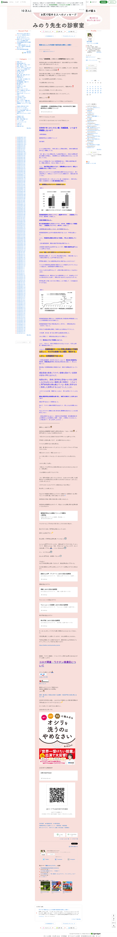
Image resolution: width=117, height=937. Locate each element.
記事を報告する (74, 846)
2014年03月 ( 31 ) (21, 328)
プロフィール (89, 43)
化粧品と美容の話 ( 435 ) (23, 106)
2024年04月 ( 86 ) (21, 177)
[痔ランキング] (44, 682)
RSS (89, 162)
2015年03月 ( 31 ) (21, 311)
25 (92, 92)
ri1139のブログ (90, 113)
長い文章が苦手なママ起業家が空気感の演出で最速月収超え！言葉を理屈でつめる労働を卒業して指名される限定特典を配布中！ (94, 144)
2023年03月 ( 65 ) (21, 195)
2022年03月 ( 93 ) (21, 213)
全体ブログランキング (90, 57)
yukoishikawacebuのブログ (93, 130)
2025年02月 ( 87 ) (21, 163)
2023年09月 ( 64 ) (21, 187)
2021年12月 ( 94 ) (21, 217)
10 (90, 88)
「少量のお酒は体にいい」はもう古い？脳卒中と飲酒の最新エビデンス (23, 46)
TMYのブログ (90, 121)
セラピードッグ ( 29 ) (22, 107)
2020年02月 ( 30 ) (21, 248)
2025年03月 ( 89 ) (21, 161)
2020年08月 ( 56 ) (21, 240)
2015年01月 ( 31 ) (21, 314)
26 (95, 92)
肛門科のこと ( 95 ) (21, 86)
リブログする (73, 835)
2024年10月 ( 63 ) (21, 168)
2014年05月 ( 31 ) (21, 326)
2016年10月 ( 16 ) (21, 284)
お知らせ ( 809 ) (20, 96)
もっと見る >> (44, 876)
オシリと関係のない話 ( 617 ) (23, 90)
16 (87, 90)
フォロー (52, 854)
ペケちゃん (41, 916)
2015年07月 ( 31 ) (21, 306)
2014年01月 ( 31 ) (21, 331)
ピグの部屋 (95, 43)
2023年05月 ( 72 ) (21, 193)
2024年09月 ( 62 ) (21, 170)
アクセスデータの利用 (74, 936)
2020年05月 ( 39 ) (21, 244)
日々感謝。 (89, 119)
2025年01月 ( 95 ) (21, 164)
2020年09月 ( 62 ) (21, 238)
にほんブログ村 (43, 677)
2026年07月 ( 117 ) (21, 138)
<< (92, 80)
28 (100, 92)
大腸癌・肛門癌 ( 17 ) (22, 70)
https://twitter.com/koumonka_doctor (49, 645)
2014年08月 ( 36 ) (21, 321)
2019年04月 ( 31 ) (21, 263)
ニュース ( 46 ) (20, 120)
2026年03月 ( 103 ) (21, 144)
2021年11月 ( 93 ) (21, 218)
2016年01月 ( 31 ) (21, 297)
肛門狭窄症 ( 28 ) (21, 80)
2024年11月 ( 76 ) (21, 167)
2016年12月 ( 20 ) (21, 281)
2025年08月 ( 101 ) (21, 154)
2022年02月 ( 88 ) (21, 214)
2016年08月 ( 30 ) (21, 287)
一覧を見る (98, 149)
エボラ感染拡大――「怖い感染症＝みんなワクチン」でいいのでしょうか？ (58, 873)
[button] (114, 926)
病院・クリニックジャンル (91, 60)
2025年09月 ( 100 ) (21, 153)
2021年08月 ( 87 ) (21, 223)
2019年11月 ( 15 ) (21, 253)
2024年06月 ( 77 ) (21, 174)
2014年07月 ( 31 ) (21, 323)
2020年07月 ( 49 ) (21, 241)
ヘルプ (98, 936)
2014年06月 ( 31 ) (21, 324)
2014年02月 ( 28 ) (21, 330)
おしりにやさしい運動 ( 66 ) (23, 100)
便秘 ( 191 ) (19, 61)
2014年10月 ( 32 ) (21, 318)
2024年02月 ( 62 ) (21, 180)
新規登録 (103, 2)
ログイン (112, 2)
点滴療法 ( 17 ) (20, 112)
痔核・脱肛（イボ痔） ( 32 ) (23, 64)
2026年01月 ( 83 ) (21, 147)
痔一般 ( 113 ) (20, 73)
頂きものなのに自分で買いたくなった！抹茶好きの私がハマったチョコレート (23, 35)
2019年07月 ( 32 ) (21, 258)
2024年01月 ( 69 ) (21, 181)
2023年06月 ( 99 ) (21, 191)
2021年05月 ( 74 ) (21, 227)
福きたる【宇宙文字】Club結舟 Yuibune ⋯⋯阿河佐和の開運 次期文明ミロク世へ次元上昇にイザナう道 (94, 136)
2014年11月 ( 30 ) (21, 317)
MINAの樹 (89, 110)
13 (98, 88)
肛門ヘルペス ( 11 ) (21, 92)
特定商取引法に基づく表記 (88, 936)
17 (90, 90)
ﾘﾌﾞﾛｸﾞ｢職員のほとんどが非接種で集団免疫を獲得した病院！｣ (54, 909)
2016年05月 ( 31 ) (21, 291)
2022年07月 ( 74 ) (21, 207)
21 (100, 90)
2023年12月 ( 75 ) (21, 183)
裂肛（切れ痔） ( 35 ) (22, 66)
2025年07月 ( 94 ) (21, 155)
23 (87, 92)
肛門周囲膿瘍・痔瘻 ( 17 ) (23, 82)
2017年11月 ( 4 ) (21, 271)
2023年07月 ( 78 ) (21, 190)
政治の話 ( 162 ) (20, 117)
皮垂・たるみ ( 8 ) (21, 99)
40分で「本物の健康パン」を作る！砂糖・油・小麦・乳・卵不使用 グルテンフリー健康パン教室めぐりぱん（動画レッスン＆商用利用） (94, 116)
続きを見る (99, 52)
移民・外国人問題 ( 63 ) (22, 119)
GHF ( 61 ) (19, 124)
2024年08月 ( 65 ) (21, 171)
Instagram (72, 859)
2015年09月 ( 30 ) (21, 303)
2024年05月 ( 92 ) (21, 175)
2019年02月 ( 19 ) (21, 266)
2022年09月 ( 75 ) (21, 204)
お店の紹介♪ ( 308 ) (21, 97)
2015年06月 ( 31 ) (21, 307)
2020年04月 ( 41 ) (21, 245)
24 (90, 92)
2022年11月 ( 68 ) (21, 201)
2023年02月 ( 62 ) (21, 197)
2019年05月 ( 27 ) (21, 261)
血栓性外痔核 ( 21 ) (21, 63)
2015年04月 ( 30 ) (21, 310)
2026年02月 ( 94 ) (21, 145)
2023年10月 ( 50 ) (21, 185)
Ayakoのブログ (90, 147)
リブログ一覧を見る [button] (76, 919)
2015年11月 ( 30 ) (21, 300)
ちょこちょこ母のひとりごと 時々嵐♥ (94, 107)
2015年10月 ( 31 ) (21, 301)
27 (98, 92)
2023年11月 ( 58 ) (21, 184)
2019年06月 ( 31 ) (21, 260)
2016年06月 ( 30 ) (21, 290)
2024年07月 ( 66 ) (21, 173)
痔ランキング (42, 683)
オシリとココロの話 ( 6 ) (22, 109)
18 (92, 90)
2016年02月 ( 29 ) (21, 296)
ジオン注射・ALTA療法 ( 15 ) (23, 79)
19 (95, 90)
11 (92, 88)
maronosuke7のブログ (92, 133)
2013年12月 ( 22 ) (21, 333)
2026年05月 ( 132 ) (21, 141)
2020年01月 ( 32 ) (21, 250)
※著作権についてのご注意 (91, 163)
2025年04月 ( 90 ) (21, 160)
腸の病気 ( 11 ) (20, 83)
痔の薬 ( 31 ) (20, 84)
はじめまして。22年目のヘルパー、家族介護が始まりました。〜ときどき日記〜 (94, 124)
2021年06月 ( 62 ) (21, 225)
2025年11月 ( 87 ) (21, 150)
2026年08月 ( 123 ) (21, 137)
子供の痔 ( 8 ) (20, 77)
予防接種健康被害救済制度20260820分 (50, 868)
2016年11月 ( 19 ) (21, 283)
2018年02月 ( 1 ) (21, 267)
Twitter (47, 859)
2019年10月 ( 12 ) (21, 254)
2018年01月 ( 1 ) (21, 268)
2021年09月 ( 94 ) (21, 221)
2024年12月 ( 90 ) (21, 165)
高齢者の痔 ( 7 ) (20, 76)
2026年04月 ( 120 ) (21, 143)
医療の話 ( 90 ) (20, 126)
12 (95, 88)
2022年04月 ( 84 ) (21, 211)
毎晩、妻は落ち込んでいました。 (94, 127)
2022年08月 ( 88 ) (21, 205)
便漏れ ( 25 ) (20, 87)
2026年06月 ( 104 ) (21, 140)
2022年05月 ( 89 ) (21, 210)
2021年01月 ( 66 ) (21, 233)
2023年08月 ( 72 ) (21, 188)
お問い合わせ (57, 936)
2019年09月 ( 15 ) (21, 256)
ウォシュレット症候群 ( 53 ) (23, 69)
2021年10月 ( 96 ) (21, 220)
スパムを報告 (48, 936)
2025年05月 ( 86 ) (21, 158)
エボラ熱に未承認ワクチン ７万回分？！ (50, 871)
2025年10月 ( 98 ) (21, 151)
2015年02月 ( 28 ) (21, 313)
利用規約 (65, 936)
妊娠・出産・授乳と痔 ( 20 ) (23, 74)
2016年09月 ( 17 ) (21, 286)
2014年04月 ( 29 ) (21, 327)
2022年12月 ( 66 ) (21, 200)
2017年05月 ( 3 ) (21, 274)
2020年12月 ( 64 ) (21, 234)
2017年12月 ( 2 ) (21, 270)
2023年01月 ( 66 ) (21, 198)
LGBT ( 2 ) (19, 123)
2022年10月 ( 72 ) (21, 203)
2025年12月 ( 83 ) (21, 148)
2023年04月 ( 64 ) (21, 194)
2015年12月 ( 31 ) (21, 298)
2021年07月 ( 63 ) (21, 224)
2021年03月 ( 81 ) (21, 230)
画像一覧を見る (27, 52)
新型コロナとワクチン (48, 51)
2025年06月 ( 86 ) (21, 157)
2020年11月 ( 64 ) (21, 236)
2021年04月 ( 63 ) (21, 228)
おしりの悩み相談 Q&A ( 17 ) (24, 110)
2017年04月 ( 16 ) (21, 276)
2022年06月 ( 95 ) (21, 208)
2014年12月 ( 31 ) (21, 316)
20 (98, 90)
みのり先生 (89, 41)
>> (98, 80)
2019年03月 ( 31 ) (21, 264)
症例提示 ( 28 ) (20, 116)
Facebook (59, 859)
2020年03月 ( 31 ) (21, 247)
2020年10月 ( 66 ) (21, 237)
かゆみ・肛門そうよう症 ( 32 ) (24, 67)
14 (100, 88)
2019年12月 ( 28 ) (21, 251)
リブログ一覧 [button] (75, 838)
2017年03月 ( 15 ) (21, 277)
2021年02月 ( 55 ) (21, 231)
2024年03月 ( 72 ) (21, 178)
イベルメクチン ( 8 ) (21, 122)
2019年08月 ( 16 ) (21, 257)
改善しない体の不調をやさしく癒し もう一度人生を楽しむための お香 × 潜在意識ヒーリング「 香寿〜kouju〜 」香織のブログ (94, 139)
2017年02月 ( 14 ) (21, 278)
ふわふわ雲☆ (90, 141)
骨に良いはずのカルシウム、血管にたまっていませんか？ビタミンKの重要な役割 (23, 39)
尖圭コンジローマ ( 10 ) (22, 89)
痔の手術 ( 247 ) (20, 72)
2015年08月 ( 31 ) (21, 304)
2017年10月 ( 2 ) (21, 273)
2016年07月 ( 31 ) (21, 288)
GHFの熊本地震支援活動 (22, 49)
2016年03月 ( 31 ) (21, 294)
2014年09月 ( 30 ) (21, 320)
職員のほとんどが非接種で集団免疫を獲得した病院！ (55, 45)
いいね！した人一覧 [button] (64, 838)
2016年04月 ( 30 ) (21, 293)
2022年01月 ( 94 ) (21, 216)
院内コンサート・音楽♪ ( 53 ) (23, 102)
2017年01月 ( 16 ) (21, 280)
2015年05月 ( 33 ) (21, 308)
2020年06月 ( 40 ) (21, 243)
